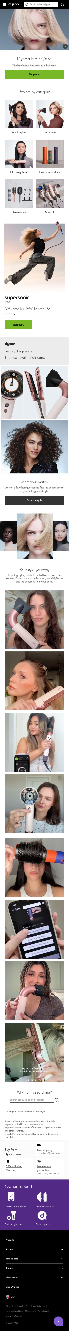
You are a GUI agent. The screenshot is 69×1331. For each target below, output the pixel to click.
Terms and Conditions (14, 1311)
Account (9, 1249)
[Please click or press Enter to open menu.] (5, 4)
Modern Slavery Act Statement (37, 1311)
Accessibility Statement (14, 1316)
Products (10, 1240)
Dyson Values (12, 1287)
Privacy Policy (11, 1306)
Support (9, 1268)
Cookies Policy (24, 1306)
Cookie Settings (39, 1306)
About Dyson (12, 1277)
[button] (65, 46)
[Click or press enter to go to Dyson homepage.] (14, 5)
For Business (12, 1258)
